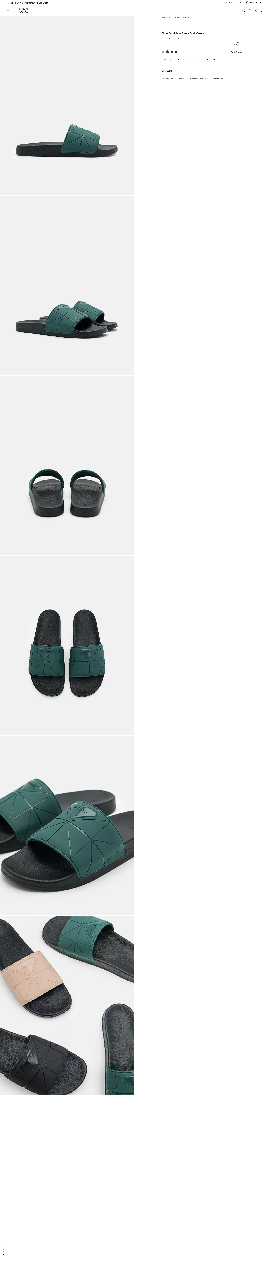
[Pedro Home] (23, 10)
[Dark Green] (168, 53)
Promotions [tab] (218, 78)
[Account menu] (255, 10)
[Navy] (173, 53)
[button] (230, 3)
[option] (67, 105)
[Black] (177, 53)
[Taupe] (164, 53)
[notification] (250, 10)
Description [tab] (168, 78)
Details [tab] (181, 78)
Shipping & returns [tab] (198, 78)
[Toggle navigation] (7, 10)
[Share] (237, 43)
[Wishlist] (261, 10)
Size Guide (167, 71)
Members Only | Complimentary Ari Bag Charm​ (28, 3)
